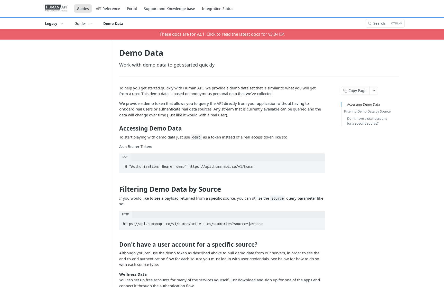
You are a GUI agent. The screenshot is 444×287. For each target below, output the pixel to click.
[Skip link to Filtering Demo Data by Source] (116, 189)
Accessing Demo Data (363, 104)
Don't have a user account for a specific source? (367, 121)
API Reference (108, 8)
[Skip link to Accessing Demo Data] (116, 128)
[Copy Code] (318, 165)
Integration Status (217, 8)
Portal (132, 8)
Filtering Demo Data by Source (367, 111)
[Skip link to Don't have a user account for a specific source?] (116, 244)
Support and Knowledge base (169, 8)
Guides (83, 8)
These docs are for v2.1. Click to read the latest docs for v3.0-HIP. (222, 34)
